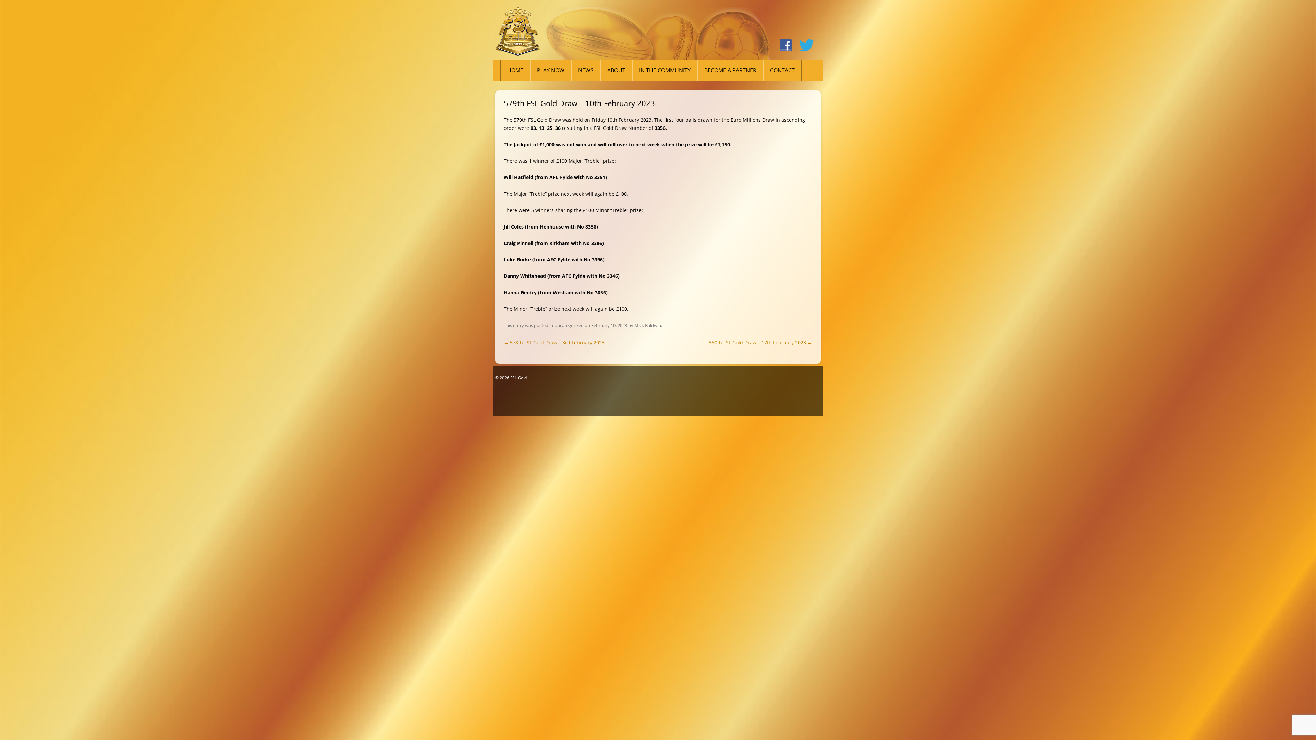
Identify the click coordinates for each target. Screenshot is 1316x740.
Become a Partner (730, 70)
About (616, 70)
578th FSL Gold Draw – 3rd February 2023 (554, 342)
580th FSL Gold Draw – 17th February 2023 (760, 342)
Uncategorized (569, 325)
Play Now (550, 70)
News (586, 70)
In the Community (665, 70)
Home (515, 70)
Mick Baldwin (647, 325)
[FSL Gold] (517, 33)
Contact (782, 70)
